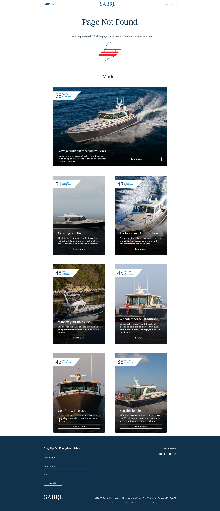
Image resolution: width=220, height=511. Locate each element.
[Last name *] (66, 462)
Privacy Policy (152, 503)
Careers (163, 448)
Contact (172, 448)
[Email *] (66, 470)
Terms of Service (166, 503)
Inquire (169, 4)
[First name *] (66, 453)
